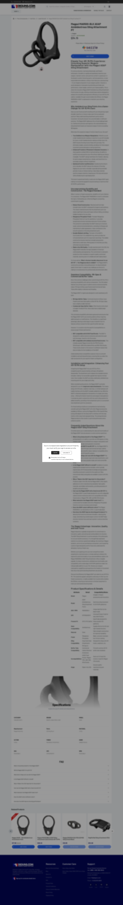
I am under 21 (66, 452)
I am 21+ (55, 452)
